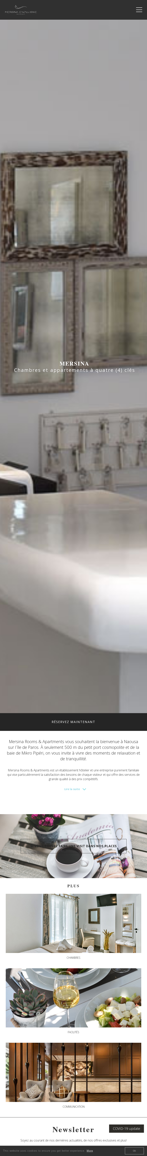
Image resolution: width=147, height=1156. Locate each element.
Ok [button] (134, 1151)
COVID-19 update (126, 1128)
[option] (73, 366)
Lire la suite (72, 789)
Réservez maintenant (73, 722)
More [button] (90, 1150)
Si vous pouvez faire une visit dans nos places (73, 846)
